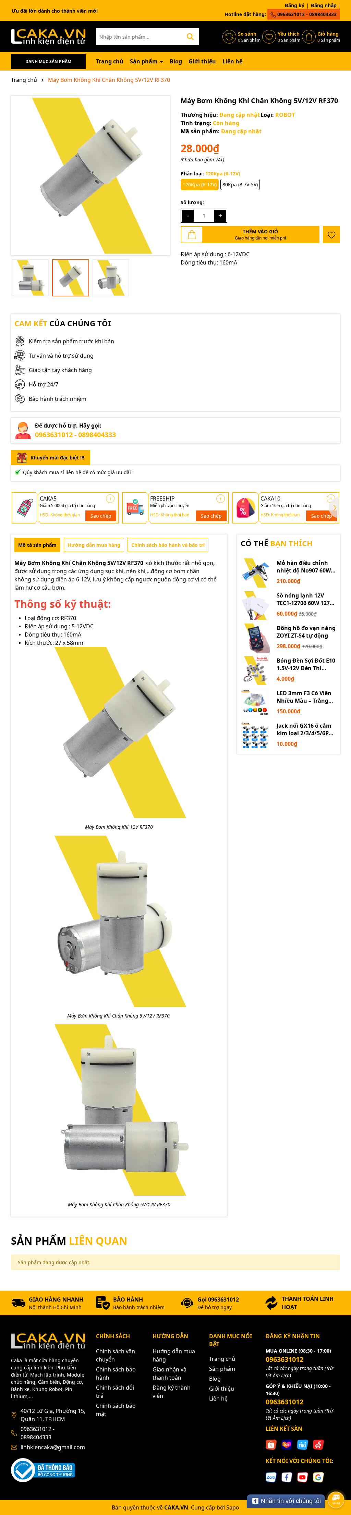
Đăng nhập (324, 5)
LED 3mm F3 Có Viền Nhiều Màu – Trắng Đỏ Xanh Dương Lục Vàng (304, 697)
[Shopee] (271, 1444)
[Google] (318, 1476)
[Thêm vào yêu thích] (331, 234)
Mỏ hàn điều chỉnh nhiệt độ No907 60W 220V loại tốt (304, 567)
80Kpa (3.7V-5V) (240, 184)
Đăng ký (294, 5)
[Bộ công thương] (43, 1469)
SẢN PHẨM (69, 1241)
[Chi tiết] (110, 498)
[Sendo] (318, 1444)
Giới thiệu (202, 61)
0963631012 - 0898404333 (306, 14)
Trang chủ (109, 61)
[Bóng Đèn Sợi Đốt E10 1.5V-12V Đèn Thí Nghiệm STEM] (255, 670)
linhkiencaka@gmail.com (53, 1447)
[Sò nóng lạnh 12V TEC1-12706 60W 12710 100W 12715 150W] (255, 605)
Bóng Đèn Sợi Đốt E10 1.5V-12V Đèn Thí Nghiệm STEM (306, 664)
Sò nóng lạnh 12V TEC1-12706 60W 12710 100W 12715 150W (306, 599)
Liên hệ (232, 61)
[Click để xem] (91, 176)
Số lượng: (192, 202)
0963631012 (284, 1359)
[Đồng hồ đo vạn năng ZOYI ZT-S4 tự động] (255, 638)
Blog (176, 61)
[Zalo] (271, 1476)
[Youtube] (302, 1476)
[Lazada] (286, 1444)
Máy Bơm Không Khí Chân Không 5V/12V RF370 (78, 563)
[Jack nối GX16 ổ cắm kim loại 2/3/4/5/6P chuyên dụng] (255, 735)
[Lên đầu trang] (336, 1481)
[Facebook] (286, 1476)
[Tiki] (302, 1444)
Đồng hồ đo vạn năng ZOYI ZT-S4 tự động (306, 631)
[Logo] (48, 36)
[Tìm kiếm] (190, 37)
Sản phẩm (144, 61)
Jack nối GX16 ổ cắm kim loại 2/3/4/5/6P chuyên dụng (304, 729)
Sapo (232, 1507)
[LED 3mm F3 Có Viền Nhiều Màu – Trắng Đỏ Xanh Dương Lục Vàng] (255, 703)
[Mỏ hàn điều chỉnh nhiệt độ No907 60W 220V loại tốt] (255, 573)
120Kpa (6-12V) (200, 184)
